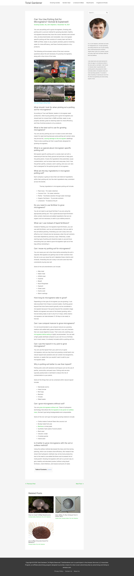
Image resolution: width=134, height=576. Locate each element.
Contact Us (68, 571)
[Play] (69, 98)
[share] (61, 86)
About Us (77, 571)
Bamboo (40, 426)
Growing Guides (55, 3)
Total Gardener (33, 2)
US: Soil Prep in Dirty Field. (46, 87)
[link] (36, 87)
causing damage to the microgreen (55, 138)
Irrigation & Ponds (102, 3)
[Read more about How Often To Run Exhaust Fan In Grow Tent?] (67, 504)
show (49, 469)
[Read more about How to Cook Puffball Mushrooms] (41, 504)
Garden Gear (66, 3)
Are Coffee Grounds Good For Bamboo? (38, 541)
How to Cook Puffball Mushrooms (39, 515)
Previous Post (30, 484)
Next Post (80, 484)
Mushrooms (90, 3)
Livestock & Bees (78, 3)
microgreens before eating (42, 334)
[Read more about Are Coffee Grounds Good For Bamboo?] (41, 530)
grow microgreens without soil (48, 407)
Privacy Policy (58, 571)
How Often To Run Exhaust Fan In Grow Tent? (66, 515)
